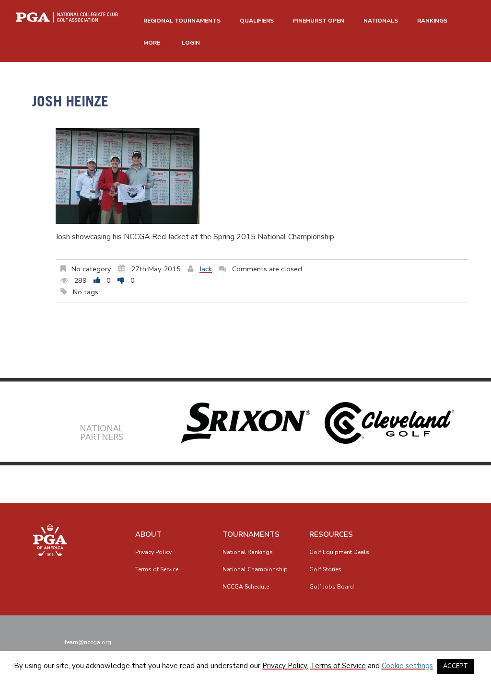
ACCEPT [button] (455, 666)
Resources (331, 534)
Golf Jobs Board (331, 586)
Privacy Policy (153, 552)
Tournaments (251, 534)
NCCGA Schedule (245, 586)
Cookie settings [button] (407, 665)
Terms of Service (156, 569)
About (148, 534)
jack (205, 269)
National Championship (255, 569)
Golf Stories (325, 569)
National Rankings (247, 552)
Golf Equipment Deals (339, 552)
